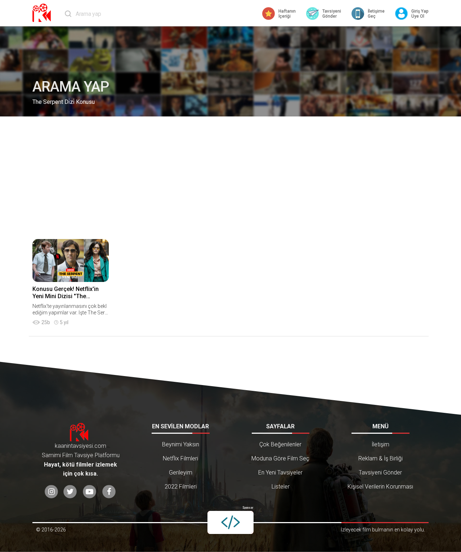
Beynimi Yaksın (180, 444)
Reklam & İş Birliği (380, 458)
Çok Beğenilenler (280, 444)
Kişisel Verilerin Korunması (380, 486)
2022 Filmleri (181, 486)
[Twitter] (70, 491)
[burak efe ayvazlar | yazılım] (230, 522)
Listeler (281, 486)
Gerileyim (180, 472)
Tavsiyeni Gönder (380, 472)
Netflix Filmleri (180, 458)
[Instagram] (51, 491)
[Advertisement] (230, 177)
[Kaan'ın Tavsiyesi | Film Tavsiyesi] (43, 13)
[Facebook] (109, 491)
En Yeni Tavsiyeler (280, 472)
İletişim (380, 444)
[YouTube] (89, 491)
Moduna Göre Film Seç (280, 458)
